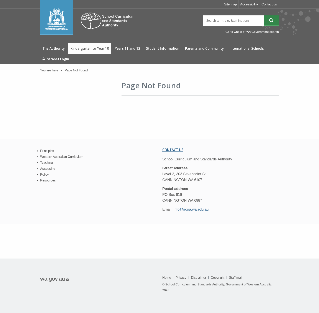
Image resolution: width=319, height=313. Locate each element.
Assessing (47, 168)
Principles (47, 151)
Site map (230, 4)
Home (166, 277)
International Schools (247, 48)
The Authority (54, 48)
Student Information (162, 48)
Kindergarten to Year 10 (90, 48)
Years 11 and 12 (127, 48)
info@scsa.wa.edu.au (191, 209)
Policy (44, 174)
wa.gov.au (54, 278)
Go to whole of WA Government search (252, 31)
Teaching (46, 162)
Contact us (269, 4)
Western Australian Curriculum (61, 156)
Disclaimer (198, 277)
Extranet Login (57, 59)
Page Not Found (76, 70)
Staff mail (235, 277)
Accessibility (249, 4)
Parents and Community (204, 48)
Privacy (181, 277)
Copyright (217, 277)
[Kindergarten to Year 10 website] (89, 34)
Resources (48, 180)
